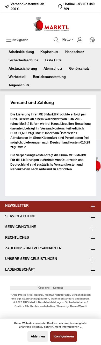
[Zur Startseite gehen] (50, 24)
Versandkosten (81, 294)
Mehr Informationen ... (68, 326)
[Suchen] (56, 40)
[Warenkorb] (92, 40)
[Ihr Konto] (80, 40)
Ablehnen (38, 336)
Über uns (44, 287)
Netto (66, 39)
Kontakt (58, 287)
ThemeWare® (78, 306)
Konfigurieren (64, 336)
